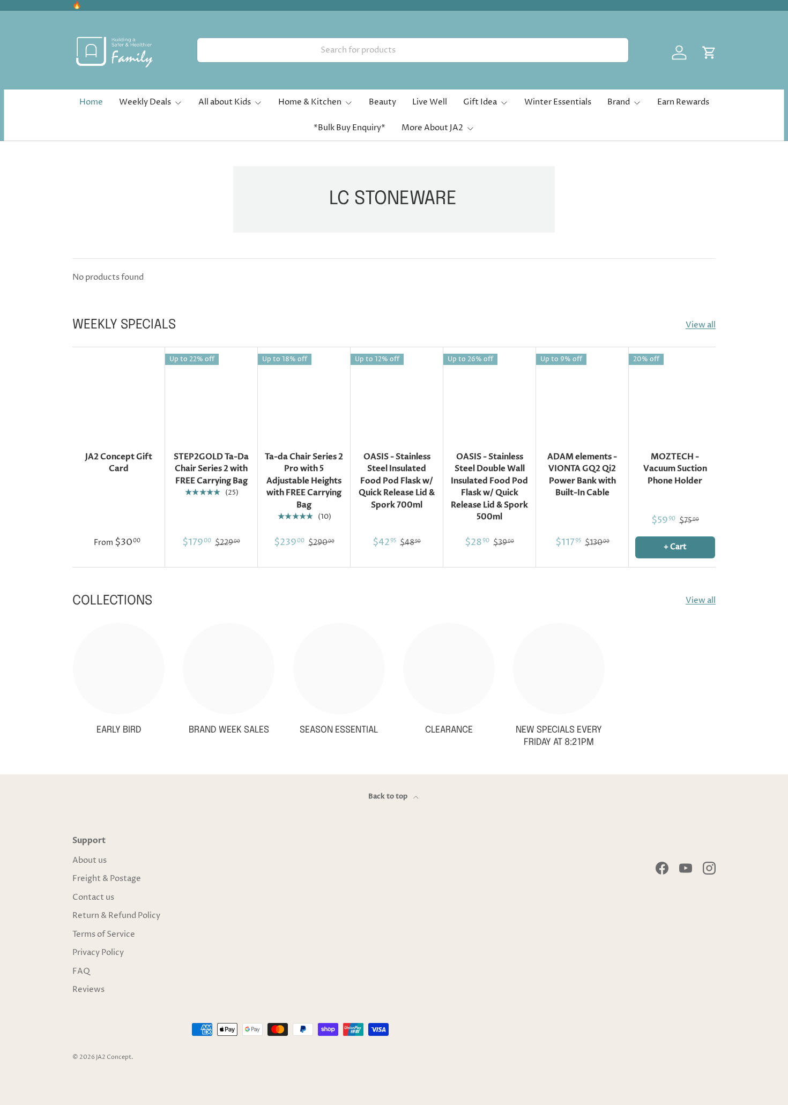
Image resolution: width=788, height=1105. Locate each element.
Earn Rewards (683, 102)
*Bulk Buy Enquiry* (349, 127)
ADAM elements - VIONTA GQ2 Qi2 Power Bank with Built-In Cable (582, 474)
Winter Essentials (557, 102)
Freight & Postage (106, 878)
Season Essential (339, 730)
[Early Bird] (119, 668)
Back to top (388, 796)
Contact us (93, 897)
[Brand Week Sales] (228, 668)
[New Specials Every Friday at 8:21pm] (559, 668)
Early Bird (119, 730)
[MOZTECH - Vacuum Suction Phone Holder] (675, 393)
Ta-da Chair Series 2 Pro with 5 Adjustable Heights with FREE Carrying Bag (304, 480)
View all (701, 325)
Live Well (429, 102)
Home (91, 102)
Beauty (382, 102)
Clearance (449, 730)
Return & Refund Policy (116, 915)
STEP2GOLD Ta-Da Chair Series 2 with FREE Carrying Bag (211, 468)
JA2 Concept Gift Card (118, 462)
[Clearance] (449, 668)
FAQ (81, 971)
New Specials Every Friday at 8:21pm (559, 737)
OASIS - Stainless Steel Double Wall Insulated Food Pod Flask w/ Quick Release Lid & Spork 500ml (489, 486)
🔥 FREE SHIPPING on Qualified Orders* (144, 5)
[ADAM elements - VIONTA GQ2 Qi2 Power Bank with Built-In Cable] (582, 393)
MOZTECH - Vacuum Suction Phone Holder (675, 468)
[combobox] (412, 50)
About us (89, 860)
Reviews (88, 989)
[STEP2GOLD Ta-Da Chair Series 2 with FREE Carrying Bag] (211, 393)
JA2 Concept (113, 1057)
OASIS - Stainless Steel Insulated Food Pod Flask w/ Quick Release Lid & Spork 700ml (397, 480)
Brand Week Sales (229, 730)
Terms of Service (103, 934)
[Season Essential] (339, 668)
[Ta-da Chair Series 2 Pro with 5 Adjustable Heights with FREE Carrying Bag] (304, 393)
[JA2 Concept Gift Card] (118, 393)
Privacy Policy (98, 952)
